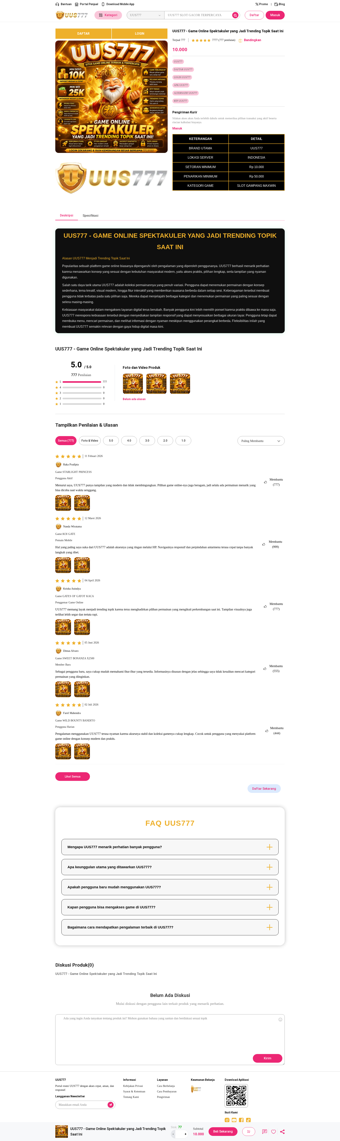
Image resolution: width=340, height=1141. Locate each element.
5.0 (111, 440)
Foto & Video (89, 440)
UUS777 (61, 609)
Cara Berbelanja (166, 1086)
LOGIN (139, 33)
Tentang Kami (131, 1097)
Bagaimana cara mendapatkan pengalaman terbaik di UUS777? (120, 927)
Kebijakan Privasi (133, 1086)
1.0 (183, 440)
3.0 (147, 440)
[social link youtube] (234, 1120)
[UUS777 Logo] (72, 15)
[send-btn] (110, 1105)
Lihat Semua (72, 776)
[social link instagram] (227, 1120)
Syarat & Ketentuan (134, 1091)
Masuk (275, 15)
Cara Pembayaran (166, 1091)
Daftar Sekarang (264, 789)
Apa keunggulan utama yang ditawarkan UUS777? (109, 867)
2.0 (165, 440)
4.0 (129, 440)
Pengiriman (163, 1097)
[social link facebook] (241, 1120)
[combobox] (261, 441)
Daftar (254, 15)
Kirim (267, 1058)
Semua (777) (66, 440)
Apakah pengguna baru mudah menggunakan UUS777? (114, 887)
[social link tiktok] (248, 1120)
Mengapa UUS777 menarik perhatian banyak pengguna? (114, 847)
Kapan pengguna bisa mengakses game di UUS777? (111, 907)
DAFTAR (83, 33)
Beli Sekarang (223, 1131)
